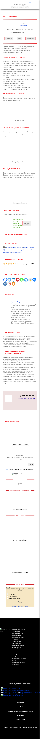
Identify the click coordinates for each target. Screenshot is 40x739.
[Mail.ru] (5, 284)
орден (8, 247)
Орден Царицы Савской (20, 444)
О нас (20, 707)
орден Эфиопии (16, 252)
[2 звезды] (6, 264)
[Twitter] (9, 280)
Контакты (20, 715)
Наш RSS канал (22, 474)
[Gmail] (9, 284)
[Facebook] (5, 280)
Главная (20, 702)
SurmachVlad (32, 727)
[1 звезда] (4, 264)
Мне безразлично (15, 598)
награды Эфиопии (23, 250)
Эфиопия (13, 250)
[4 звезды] (11, 264)
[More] (13, 284)
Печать (19, 38)
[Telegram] (26, 280)
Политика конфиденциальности (20, 711)
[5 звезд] (13, 264)
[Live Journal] (30, 280)
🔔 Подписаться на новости (27, 223)
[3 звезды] (9, 264)
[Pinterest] (18, 280)
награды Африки (16, 247)
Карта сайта (20, 720)
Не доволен (13, 596)
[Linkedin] (13, 280)
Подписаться (9, 38)
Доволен (12, 594)
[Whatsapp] (22, 280)
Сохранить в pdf (30, 38)
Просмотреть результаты (20, 606)
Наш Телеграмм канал (26, 469)
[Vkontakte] (34, 280)
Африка (25, 247)
